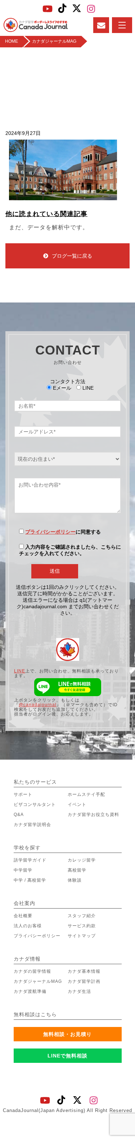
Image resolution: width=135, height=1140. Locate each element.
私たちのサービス (35, 782)
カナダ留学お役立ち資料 (93, 814)
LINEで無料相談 (67, 1056)
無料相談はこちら (35, 1014)
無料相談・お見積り (67, 1034)
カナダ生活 (79, 991)
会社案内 (24, 903)
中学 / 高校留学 (30, 880)
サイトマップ (82, 936)
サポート (23, 794)
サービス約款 (82, 926)
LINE (19, 671)
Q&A (19, 814)
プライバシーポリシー (50, 532)
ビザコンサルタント (35, 804)
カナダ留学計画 (84, 981)
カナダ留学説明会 (32, 824)
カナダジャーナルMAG (38, 981)
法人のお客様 (28, 926)
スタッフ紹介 (82, 916)
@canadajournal (38, 704)
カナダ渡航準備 (30, 991)
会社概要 (23, 916)
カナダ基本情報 (84, 971)
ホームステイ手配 (86, 794)
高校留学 (77, 870)
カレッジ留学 (82, 860)
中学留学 (23, 870)
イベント (77, 804)
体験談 (75, 880)
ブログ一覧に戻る (72, 256)
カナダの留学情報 (32, 971)
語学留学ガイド (30, 860)
